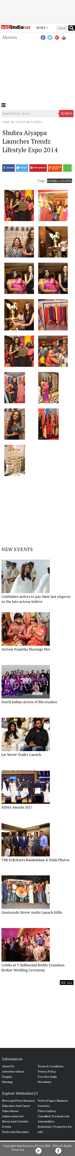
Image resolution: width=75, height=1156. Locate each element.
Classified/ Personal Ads (53, 1116)
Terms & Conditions (51, 1066)
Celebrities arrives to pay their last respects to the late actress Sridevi (35, 599)
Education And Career (16, 1106)
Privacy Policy (47, 1071)
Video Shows (10, 1111)
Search (66, 113)
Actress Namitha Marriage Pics (25, 649)
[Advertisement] (37, 11)
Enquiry (7, 1077)
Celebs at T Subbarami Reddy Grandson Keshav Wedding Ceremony (32, 967)
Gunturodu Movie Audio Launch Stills (31, 912)
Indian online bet (13, 1116)
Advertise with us (13, 1071)
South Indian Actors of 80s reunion (29, 701)
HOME (6, 122)
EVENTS (36, 122)
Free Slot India (47, 1077)
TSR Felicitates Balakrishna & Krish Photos (35, 859)
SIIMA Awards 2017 (16, 807)
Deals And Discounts (15, 1132)
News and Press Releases (18, 1100)
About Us (8, 1066)
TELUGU (20, 122)
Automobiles (46, 1121)
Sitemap (7, 1082)
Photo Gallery (47, 1111)
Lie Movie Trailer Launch (21, 754)
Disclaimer (44, 1082)
